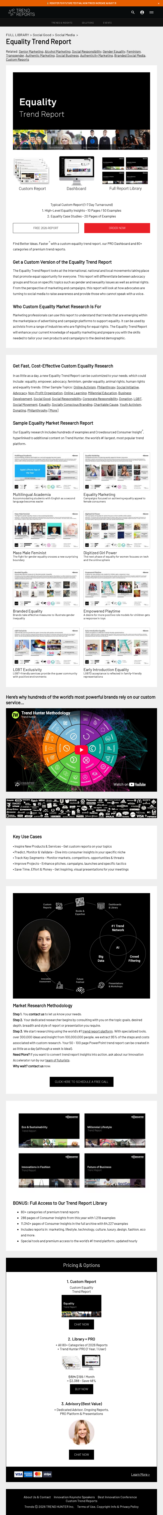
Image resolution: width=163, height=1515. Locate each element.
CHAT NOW (81, 1324)
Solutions (88, 22)
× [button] (158, 3)
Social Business (67, 55)
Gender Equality (114, 51)
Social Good (42, 35)
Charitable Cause (106, 404)
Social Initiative (128, 387)
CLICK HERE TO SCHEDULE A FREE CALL (81, 1082)
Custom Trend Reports (81, 1501)
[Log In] (142, 12)
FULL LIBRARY (17, 35)
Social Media (65, 35)
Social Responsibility (86, 51)
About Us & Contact (37, 1497)
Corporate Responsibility (100, 399)
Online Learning (75, 393)
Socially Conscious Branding (72, 404)
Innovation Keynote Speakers (74, 1497)
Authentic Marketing (40, 55)
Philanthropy (106, 387)
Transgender (15, 55)
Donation (125, 399)
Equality (44, 404)
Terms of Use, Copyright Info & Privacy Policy (108, 1506)
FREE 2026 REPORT (45, 228)
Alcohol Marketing (58, 51)
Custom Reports (17, 59)
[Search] (133, 12)
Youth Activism (130, 404)
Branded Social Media (129, 55)
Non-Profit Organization (45, 393)
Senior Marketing (31, 51)
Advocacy (20, 393)
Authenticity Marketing (96, 55)
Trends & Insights (61, 22)
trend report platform (97, 1031)
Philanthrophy (37, 410)
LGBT (138, 399)
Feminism (134, 51)
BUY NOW (81, 1389)
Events (107, 22)
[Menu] (151, 12)
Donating (19, 410)
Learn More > (140, 1474)
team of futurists (57, 1060)
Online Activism (85, 387)
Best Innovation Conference (117, 1497)
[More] (53, 410)
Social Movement (25, 404)
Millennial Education (102, 393)
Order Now (117, 228)
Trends (29, 1506)
